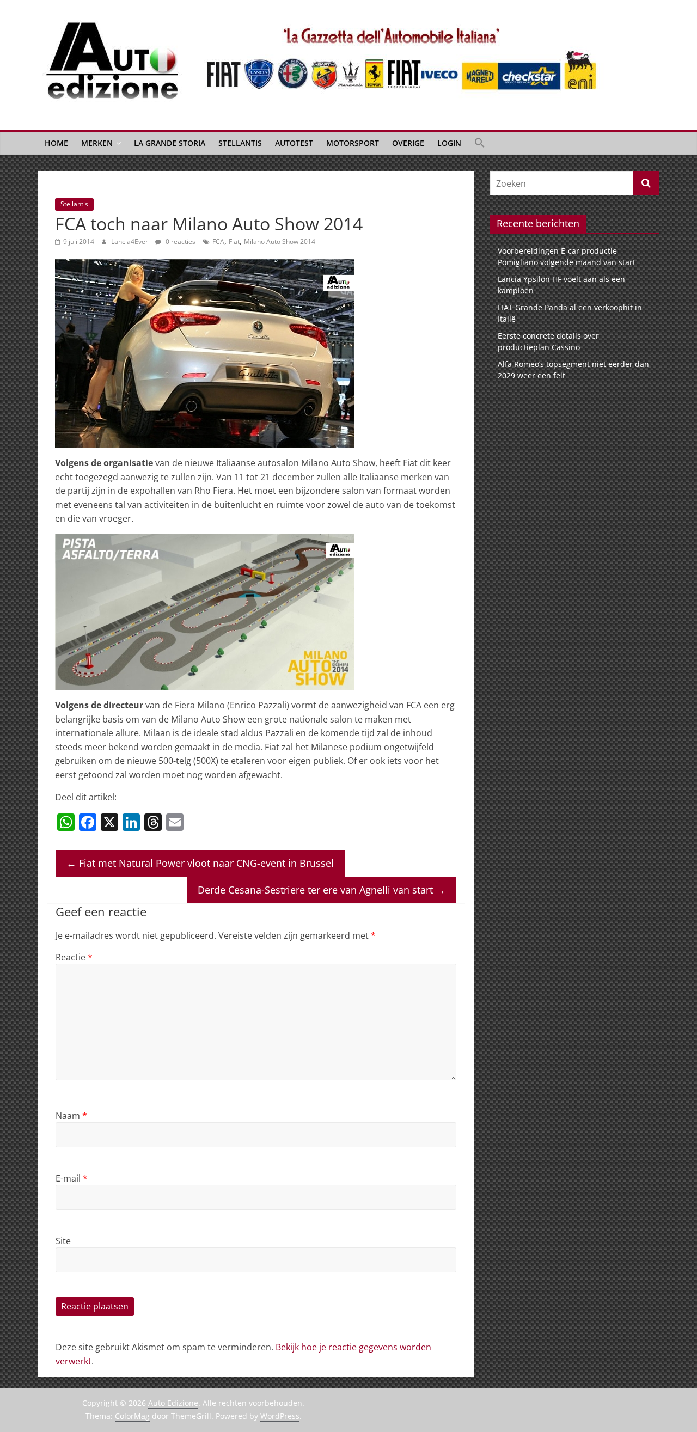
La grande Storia (169, 143)
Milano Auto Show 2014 (279, 241)
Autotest (294, 143)
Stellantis (240, 143)
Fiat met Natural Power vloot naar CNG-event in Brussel (200, 863)
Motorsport (352, 143)
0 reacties (179, 241)
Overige (408, 143)
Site (63, 1241)
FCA (218, 241)
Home (56, 143)
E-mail (72, 1178)
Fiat (234, 241)
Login (449, 143)
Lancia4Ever (130, 241)
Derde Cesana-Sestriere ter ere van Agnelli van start (321, 889)
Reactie (74, 957)
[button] (480, 143)
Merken (97, 143)
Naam (71, 1116)
